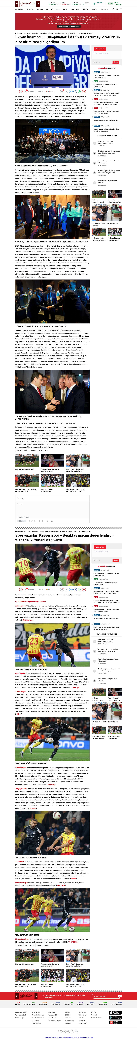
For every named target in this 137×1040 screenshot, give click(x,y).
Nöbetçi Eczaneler (38, 1018)
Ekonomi (49, 9)
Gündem (40, 9)
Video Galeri (82, 1015)
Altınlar (67, 1012)
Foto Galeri (75, 9)
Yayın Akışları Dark (38, 1015)
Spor (58, 9)
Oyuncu (32, 945)
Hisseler (80, 1003)
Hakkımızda (47, 1037)
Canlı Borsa (51, 1012)
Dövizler (67, 1015)
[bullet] (42, 521)
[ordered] (39, 521)
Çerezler (68, 1037)
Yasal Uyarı (90, 1037)
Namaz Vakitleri (29, 1003)
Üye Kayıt (94, 1015)
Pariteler (90, 1003)
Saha (40, 450)
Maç (26, 945)
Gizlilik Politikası (61, 1037)
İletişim (54, 1037)
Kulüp (25, 450)
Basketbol (35, 33)
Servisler (30, 9)
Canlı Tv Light (19, 1018)
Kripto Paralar (116, 1003)
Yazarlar (94, 9)
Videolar (85, 9)
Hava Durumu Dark (21, 1012)
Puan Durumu (68, 1003)
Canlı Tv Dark (36, 1012)
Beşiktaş (19, 945)
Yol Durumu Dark (20, 1015)
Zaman (46, 945)
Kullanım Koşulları (81, 1037)
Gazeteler (104, 9)
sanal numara (36, 1023)
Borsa (17, 1003)
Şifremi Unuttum (96, 1018)
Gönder (21, 521)
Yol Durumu (102, 1003)
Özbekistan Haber (20, 33)
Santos (39, 945)
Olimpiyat (33, 450)
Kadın (65, 9)
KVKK (73, 1037)
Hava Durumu (55, 1003)
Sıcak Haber (82, 1023)
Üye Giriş (93, 1012)
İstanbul (19, 450)
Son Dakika (19, 9)
